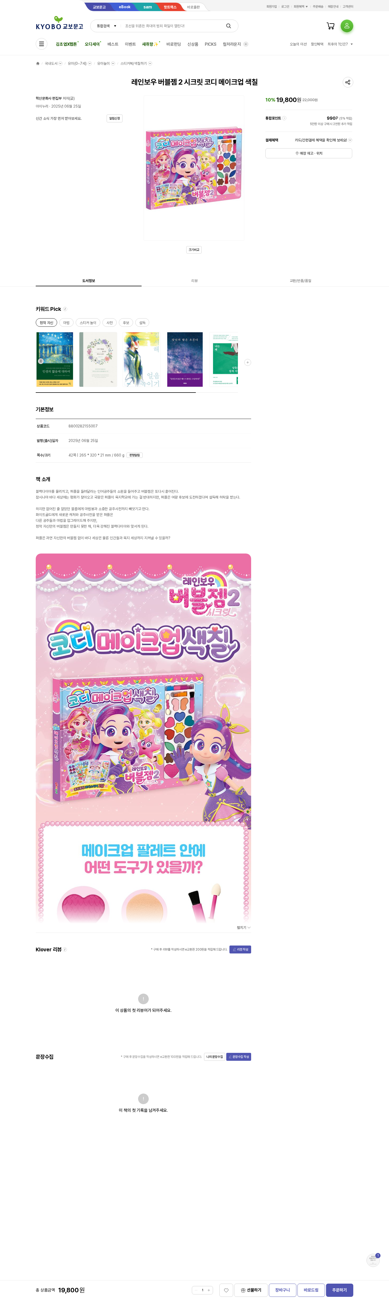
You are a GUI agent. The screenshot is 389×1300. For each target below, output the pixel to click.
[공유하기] (348, 82)
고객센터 (348, 6)
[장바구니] (330, 26)
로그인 (285, 6)
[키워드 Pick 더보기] (247, 362)
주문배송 (318, 6)
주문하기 (339, 1290)
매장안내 (333, 6)
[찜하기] (226, 1290)
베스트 (113, 44)
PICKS (210, 44)
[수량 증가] (209, 1290)
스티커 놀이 (88, 324)
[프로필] (347, 26)
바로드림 (311, 1290)
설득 (142, 324)
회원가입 (271, 6)
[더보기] (245, 44)
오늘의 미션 (298, 44)
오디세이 (92, 44)
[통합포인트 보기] (284, 118)
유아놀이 (103, 63)
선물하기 (254, 1290)
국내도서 (51, 63)
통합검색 (103, 26)
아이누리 (42, 106)
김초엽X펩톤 (66, 44)
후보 (126, 324)
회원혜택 (299, 6)
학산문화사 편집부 (49, 98)
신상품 (192, 44)
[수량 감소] (196, 1290)
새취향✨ (150, 44)
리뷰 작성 (242, 949)
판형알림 (134, 455)
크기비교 (194, 250)
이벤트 (130, 44)
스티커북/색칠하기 (133, 63)
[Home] (38, 63)
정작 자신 (46, 324)
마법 (66, 324)
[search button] (228, 26)
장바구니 (282, 1290)
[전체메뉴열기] (41, 44)
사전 (109, 324)
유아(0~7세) (77, 63)
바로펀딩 (173, 44)
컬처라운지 (232, 44)
